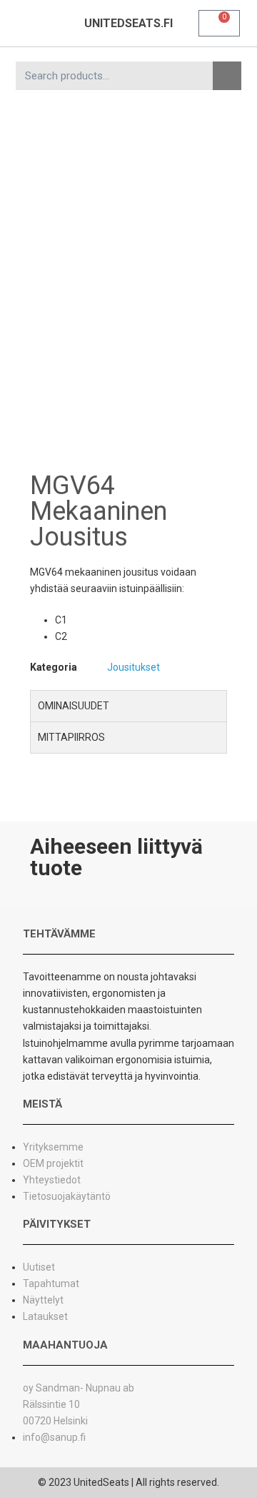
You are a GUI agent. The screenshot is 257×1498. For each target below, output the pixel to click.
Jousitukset (133, 667)
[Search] (227, 75)
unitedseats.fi (128, 23)
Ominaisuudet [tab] (73, 705)
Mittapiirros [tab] (71, 737)
